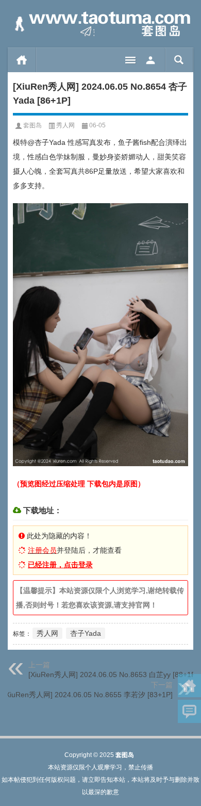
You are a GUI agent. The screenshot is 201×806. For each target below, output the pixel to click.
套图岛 (32, 125)
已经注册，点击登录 (60, 565)
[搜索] (179, 59)
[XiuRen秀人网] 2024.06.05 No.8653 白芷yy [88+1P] (113, 674)
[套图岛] (100, 24)
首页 (22, 59)
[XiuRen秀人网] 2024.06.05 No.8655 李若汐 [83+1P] (88, 694)
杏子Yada (85, 633)
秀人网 (65, 125)
